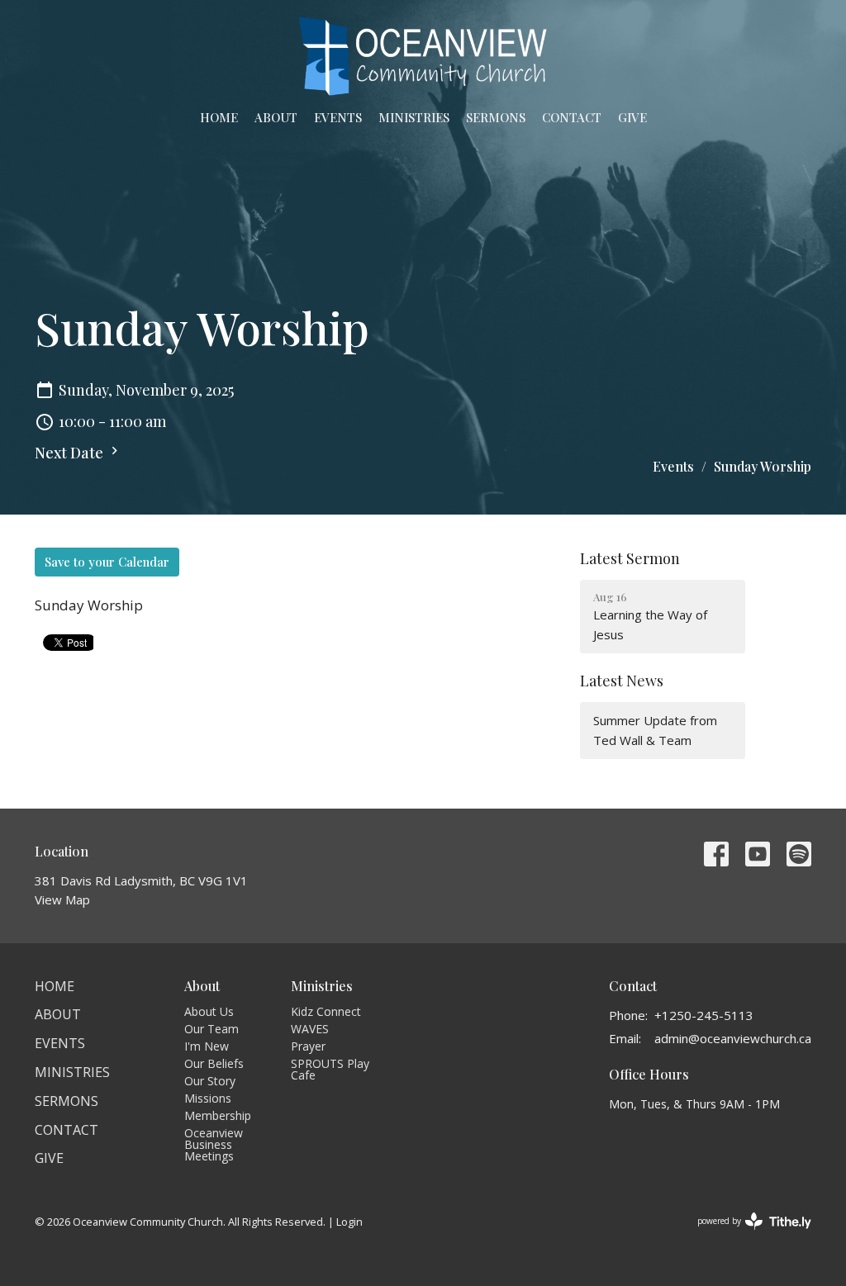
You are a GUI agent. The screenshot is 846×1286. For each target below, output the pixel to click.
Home (219, 117)
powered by (745, 1235)
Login (349, 1221)
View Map (62, 899)
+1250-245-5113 (703, 1015)
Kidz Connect (326, 1011)
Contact (571, 117)
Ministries (413, 117)
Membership (217, 1115)
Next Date (71, 453)
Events (338, 117)
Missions (207, 1098)
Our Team (211, 1029)
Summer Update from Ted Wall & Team (655, 729)
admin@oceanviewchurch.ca (732, 1038)
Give (632, 117)
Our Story (209, 1081)
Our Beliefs (214, 1063)
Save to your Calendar (107, 561)
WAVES (310, 1029)
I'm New (206, 1046)
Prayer (308, 1046)
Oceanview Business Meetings (213, 1144)
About (275, 117)
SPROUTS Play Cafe (330, 1069)
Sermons (495, 117)
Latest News (621, 680)
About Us (209, 1011)
